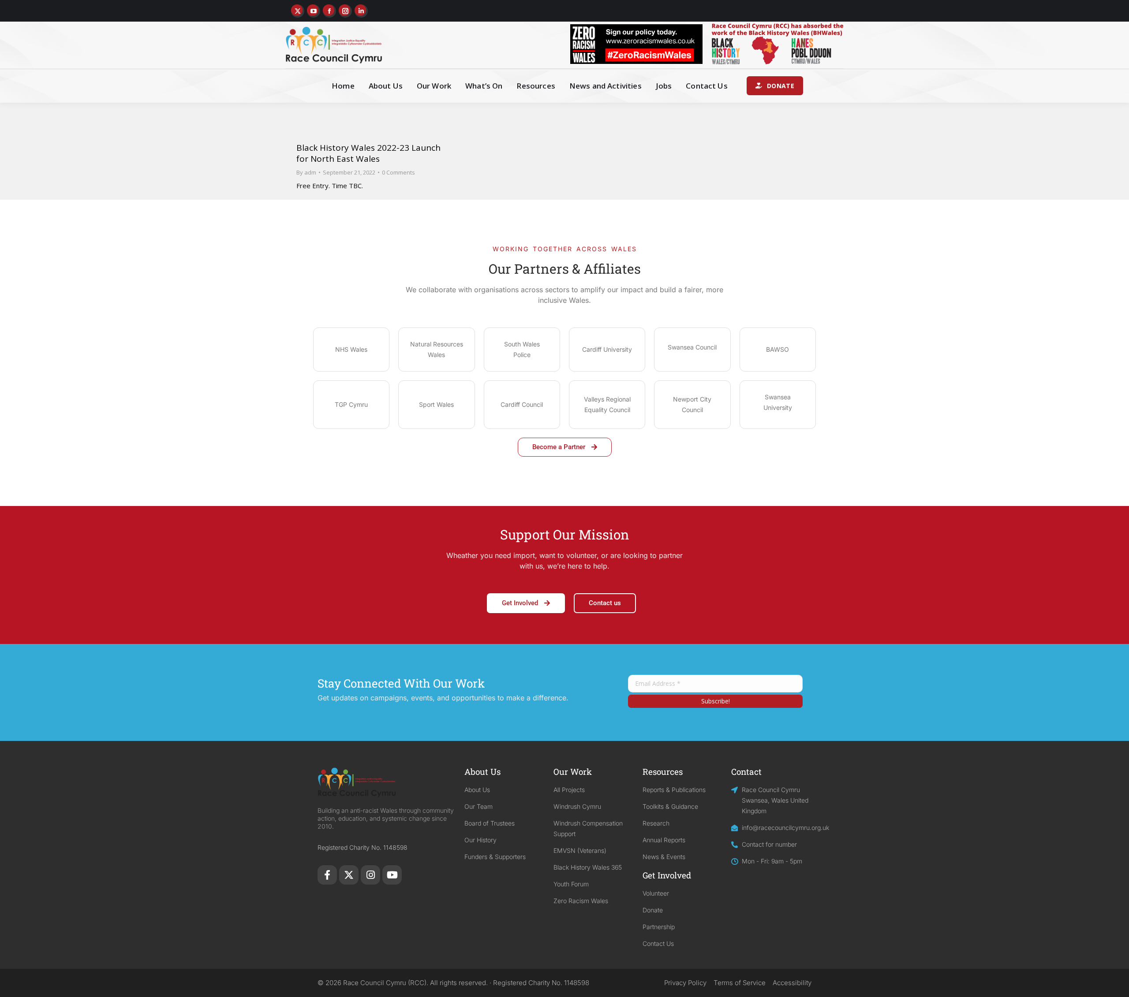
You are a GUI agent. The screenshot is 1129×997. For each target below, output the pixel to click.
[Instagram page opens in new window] (345, 11)
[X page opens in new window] (297, 11)
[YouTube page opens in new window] (313, 11)
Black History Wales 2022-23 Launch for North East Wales (368, 153)
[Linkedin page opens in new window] (361, 11)
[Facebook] (327, 875)
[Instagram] (370, 875)
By (306, 172)
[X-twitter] (349, 875)
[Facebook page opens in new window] (329, 11)
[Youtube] (392, 875)
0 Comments (398, 172)
